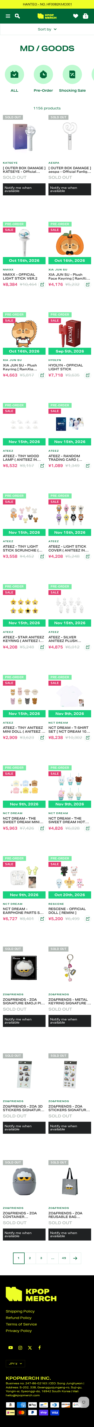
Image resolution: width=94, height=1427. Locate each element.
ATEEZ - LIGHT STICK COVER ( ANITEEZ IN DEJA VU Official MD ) (68, 548)
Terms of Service (21, 1324)
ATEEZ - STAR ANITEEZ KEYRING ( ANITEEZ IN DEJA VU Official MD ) (23, 639)
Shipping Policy (20, 1311)
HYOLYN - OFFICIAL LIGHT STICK (65, 367)
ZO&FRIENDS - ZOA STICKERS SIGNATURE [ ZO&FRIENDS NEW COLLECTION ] (69, 1108)
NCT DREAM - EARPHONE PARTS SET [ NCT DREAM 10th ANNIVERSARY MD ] (24, 910)
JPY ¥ (13, 1363)
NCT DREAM (58, 723)
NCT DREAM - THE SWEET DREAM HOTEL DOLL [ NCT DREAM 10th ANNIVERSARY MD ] (69, 820)
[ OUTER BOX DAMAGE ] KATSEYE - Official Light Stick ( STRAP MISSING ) (24, 170)
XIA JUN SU (57, 269)
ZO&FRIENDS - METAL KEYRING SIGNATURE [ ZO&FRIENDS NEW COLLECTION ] (68, 1001)
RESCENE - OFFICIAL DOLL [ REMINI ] (67, 910)
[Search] (17, 16)
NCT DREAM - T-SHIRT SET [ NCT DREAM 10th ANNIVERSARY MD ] (69, 729)
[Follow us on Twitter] (30, 1348)
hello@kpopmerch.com (23, 1395)
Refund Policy (19, 1318)
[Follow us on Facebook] (39, 1348)
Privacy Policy (19, 1331)
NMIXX (8, 269)
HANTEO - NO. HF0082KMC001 (47, 4)
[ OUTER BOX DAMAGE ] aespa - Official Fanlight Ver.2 (69, 170)
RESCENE (56, 904)
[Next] (75, 1258)
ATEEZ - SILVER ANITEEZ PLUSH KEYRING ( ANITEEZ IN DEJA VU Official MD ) (68, 639)
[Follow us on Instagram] (20, 1348)
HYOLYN (54, 360)
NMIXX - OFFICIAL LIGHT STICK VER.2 (20, 276)
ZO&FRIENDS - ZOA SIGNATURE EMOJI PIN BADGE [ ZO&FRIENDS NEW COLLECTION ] (23, 1001)
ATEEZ (8, 451)
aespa (54, 163)
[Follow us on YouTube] (10, 1347)
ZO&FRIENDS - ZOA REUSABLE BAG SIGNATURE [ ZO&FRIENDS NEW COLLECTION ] (65, 1215)
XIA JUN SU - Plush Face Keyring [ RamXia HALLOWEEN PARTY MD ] (68, 276)
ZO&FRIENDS (13, 994)
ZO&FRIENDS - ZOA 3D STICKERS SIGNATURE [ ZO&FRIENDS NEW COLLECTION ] (24, 1108)
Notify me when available (18, 189)
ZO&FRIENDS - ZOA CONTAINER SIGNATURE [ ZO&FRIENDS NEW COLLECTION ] (20, 1215)
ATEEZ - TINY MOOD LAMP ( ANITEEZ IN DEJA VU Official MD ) (22, 458)
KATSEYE (10, 163)
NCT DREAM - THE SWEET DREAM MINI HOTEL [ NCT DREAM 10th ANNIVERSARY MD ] (24, 820)
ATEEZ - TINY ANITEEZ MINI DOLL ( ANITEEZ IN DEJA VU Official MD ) (24, 729)
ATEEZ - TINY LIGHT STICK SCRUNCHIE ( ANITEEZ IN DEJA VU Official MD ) (21, 548)
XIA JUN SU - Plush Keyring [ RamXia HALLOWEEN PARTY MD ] (21, 367)
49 (64, 1258)
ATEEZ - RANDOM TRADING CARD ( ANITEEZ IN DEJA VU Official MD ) (67, 458)
